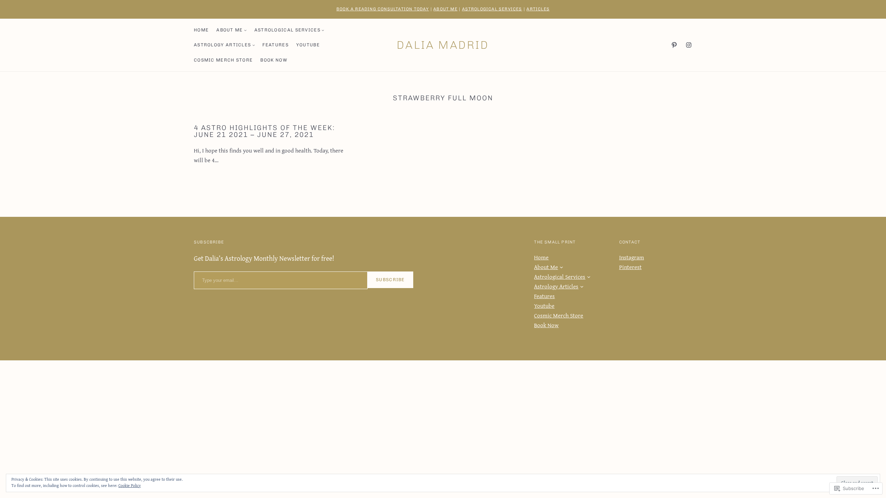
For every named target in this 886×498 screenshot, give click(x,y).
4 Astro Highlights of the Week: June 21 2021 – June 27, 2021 (264, 131)
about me (445, 9)
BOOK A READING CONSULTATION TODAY (382, 9)
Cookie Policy (129, 485)
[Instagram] (688, 45)
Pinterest (630, 266)
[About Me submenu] (245, 30)
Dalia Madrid (443, 45)
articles (538, 9)
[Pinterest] (674, 45)
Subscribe (390, 279)
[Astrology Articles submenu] (253, 45)
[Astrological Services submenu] (323, 30)
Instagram (631, 257)
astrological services (492, 9)
